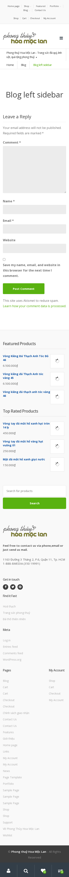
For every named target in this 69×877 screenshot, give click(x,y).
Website (9, 240)
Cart (24, 18)
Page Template (12, 777)
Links (6, 751)
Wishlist (7, 835)
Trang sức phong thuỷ (16, 613)
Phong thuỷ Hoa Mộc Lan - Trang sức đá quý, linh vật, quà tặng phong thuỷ (34, 55)
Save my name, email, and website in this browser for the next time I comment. (31, 270)
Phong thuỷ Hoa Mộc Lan (28, 851)
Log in (7, 640)
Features (8, 732)
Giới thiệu (9, 738)
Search (34, 503)
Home (10, 65)
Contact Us (40, 10)
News (6, 771)
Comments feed (13, 653)
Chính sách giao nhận (16, 713)
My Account (50, 18)
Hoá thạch (9, 606)
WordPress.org (12, 659)
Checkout (35, 18)
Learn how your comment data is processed (34, 306)
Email (8, 221)
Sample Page (11, 790)
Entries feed (10, 646)
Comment (12, 142)
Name (9, 201)
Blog (25, 10)
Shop (26, 6)
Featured (40, 6)
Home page (14, 6)
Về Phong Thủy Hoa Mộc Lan (21, 829)
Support (8, 822)
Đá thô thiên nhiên (14, 619)
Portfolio (54, 6)
